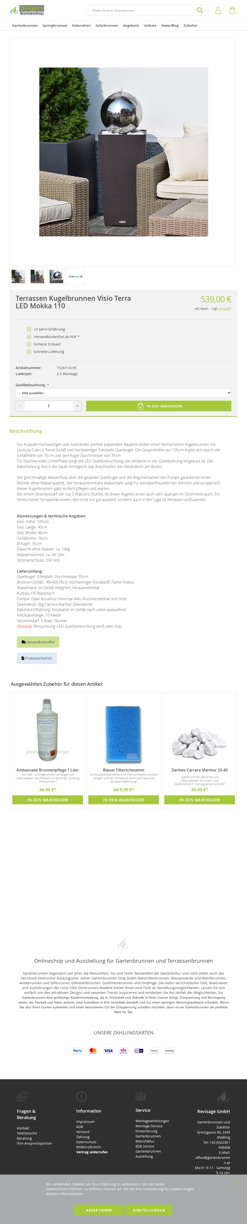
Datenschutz (86, 1142)
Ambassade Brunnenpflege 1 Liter (47, 770)
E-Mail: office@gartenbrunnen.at (213, 1157)
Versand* (225, 308)
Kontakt (23, 1128)
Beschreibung (26, 431)
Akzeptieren (99, 1210)
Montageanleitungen (152, 1121)
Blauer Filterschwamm (123, 770)
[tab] (34, 1118)
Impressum (85, 1121)
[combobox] (148, 10)
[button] (19, 276)
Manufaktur (145, 1141)
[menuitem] (25, 25)
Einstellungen (149, 1210)
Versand (82, 1131)
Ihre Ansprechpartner (34, 1143)
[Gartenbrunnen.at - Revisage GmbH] (27, 10)
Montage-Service (149, 1126)
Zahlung (82, 1137)
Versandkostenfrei (40, 642)
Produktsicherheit (38, 658)
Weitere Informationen (64, 1193)
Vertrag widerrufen (92, 1152)
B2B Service (145, 1146)
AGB (79, 1126)
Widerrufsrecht (88, 1147)
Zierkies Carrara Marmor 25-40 (200, 770)
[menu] (123, 25)
